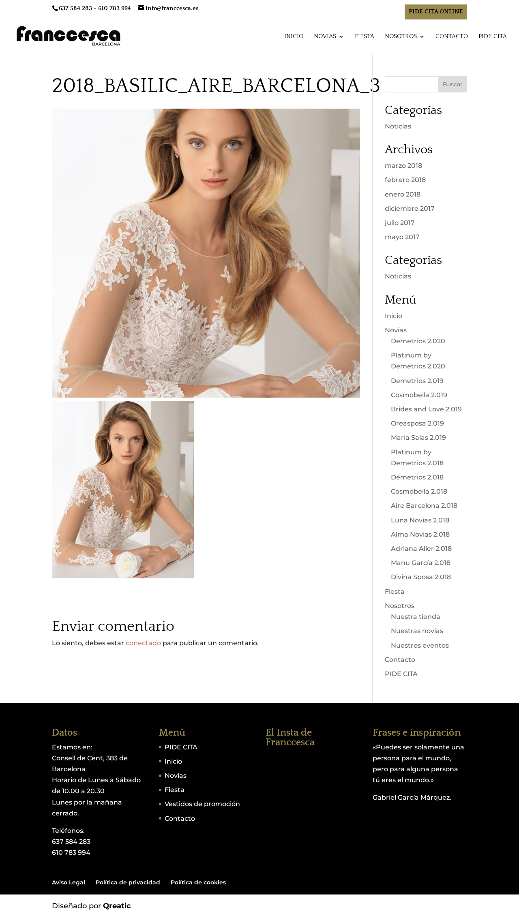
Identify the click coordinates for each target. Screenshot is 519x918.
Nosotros (401, 37)
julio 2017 (400, 223)
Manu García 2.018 (420, 563)
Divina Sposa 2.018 (421, 577)
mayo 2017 (402, 237)
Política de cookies (198, 882)
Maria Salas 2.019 (418, 437)
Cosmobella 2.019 (419, 395)
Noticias (398, 126)
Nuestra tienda (415, 617)
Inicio (293, 37)
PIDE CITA (492, 37)
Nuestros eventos (420, 645)
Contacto (451, 37)
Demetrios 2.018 (417, 477)
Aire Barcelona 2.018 (424, 505)
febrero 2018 (405, 180)
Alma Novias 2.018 (420, 534)
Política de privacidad (128, 882)
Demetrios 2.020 (418, 341)
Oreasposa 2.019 (417, 423)
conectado (143, 643)
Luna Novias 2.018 (420, 520)
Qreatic (117, 905)
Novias (325, 37)
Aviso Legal (68, 882)
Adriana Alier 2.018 (421, 548)
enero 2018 (402, 194)
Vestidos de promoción (202, 804)
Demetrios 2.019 (417, 381)
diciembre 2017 (410, 208)
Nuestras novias (417, 631)
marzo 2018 (403, 165)
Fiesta (364, 37)
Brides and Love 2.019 (426, 409)
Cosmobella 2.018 (419, 491)
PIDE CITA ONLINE (436, 11)
